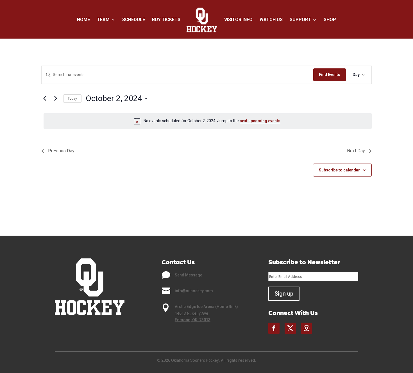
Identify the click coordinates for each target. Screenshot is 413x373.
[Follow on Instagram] (306, 328)
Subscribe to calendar (339, 170)
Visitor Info (238, 20)
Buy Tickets (166, 20)
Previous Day (61, 150)
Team (103, 20)
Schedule (133, 20)
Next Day (356, 150)
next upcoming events (260, 121)
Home (83, 20)
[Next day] (55, 98)
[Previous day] (44, 98)
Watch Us (271, 20)
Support (300, 20)
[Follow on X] (290, 328)
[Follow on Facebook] (274, 328)
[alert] (208, 121)
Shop (330, 20)
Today (72, 98)
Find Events (329, 74)
